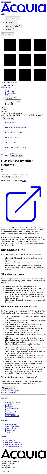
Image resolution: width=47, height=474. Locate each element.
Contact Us (5, 471)
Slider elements (10, 142)
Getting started (10, 91)
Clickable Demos (11, 424)
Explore (4, 420)
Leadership (9, 406)
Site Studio (6, 87)
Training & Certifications (13, 446)
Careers (7, 432)
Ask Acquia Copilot (10, 388)
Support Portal (10, 440)
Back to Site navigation (9, 392)
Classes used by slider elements (16, 147)
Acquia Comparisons (12, 426)
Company (4, 398)
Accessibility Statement (13, 402)
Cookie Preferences (12, 416)
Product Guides (11, 19)
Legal (7, 410)
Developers (9, 98)
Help (5, 109)
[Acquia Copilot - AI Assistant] (3, 34)
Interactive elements (12, 137)
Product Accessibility (12, 442)
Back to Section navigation (10, 390)
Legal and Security (12, 26)
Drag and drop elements (13, 132)
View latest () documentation (11, 177)
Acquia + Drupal (11, 428)
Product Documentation (13, 444)
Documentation (10, 93)
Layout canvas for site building (16, 127)
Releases (8, 95)
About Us (8, 404)
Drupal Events (10, 430)
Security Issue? (10, 412)
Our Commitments (11, 408)
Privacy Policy (10, 414)
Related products (11, 102)
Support (8, 29)
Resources (9, 22)
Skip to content (6, 2)
